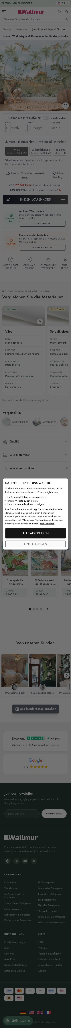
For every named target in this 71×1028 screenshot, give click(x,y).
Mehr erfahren (47, 523)
